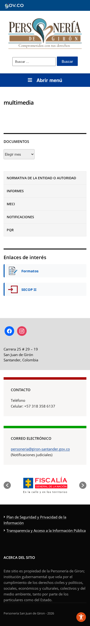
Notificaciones (20, 217)
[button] (7, 485)
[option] (45, 485)
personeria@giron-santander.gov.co (40, 449)
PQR (10, 230)
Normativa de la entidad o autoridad (41, 178)
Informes (15, 191)
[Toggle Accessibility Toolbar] (81, 617)
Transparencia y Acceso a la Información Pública (46, 530)
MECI (11, 204)
